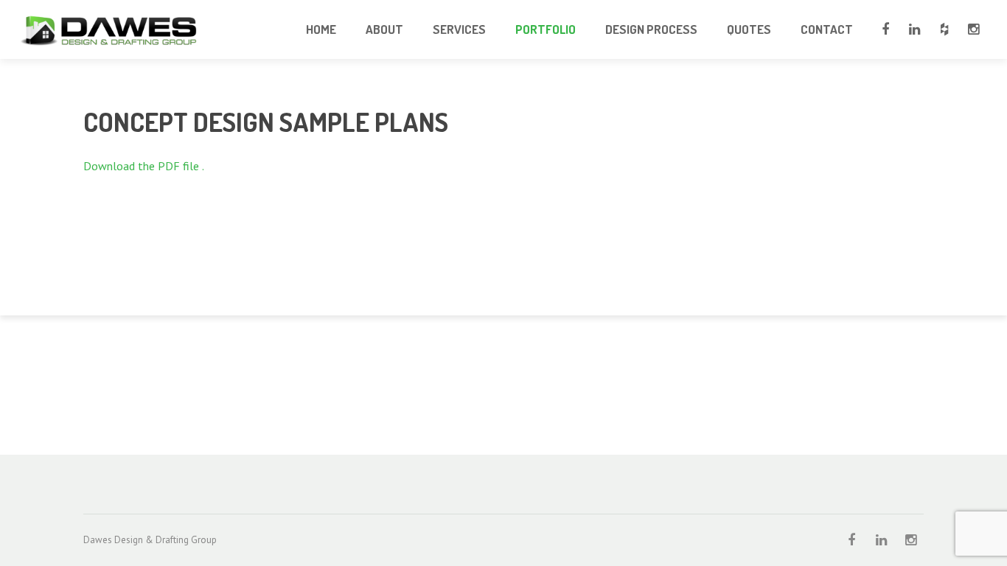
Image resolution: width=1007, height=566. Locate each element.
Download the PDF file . (143, 165)
